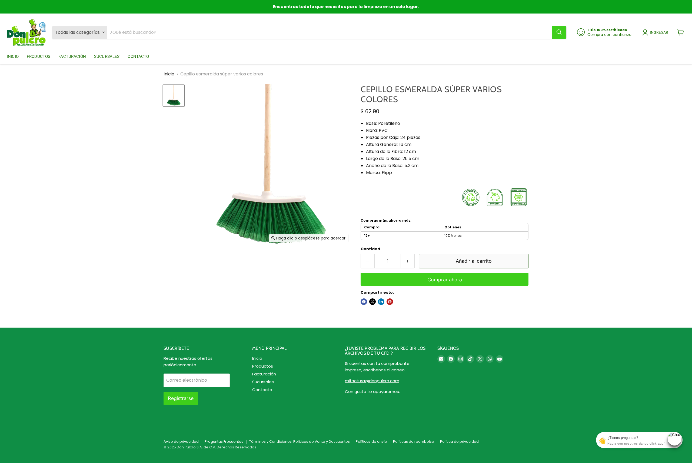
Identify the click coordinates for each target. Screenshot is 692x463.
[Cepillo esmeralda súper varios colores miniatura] (173, 95)
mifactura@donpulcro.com (372, 381)
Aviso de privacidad (181, 441)
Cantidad (370, 249)
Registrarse (181, 398)
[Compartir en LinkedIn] (381, 301)
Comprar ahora (444, 279)
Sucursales (107, 56)
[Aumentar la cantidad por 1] (408, 261)
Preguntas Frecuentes (224, 441)
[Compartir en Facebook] (364, 301)
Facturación (72, 56)
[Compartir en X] (372, 301)
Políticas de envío (371, 441)
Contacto (138, 56)
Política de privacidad (459, 441)
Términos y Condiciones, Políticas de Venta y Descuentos (299, 441)
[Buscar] (559, 32)
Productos (38, 56)
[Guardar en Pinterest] (390, 301)
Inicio (13, 56)
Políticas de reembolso (413, 441)
